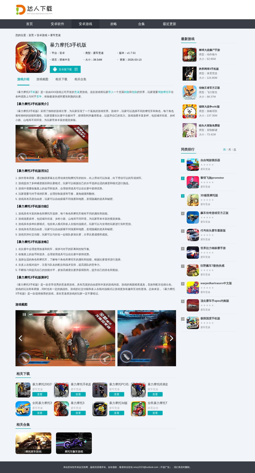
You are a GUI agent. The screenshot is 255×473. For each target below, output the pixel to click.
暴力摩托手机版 (81, 384)
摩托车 (167, 91)
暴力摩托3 (77, 403)
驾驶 (160, 91)
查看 (39, 394)
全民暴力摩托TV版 (157, 403)
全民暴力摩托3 (42, 403)
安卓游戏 (85, 24)
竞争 (39, 96)
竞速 (77, 91)
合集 (141, 24)
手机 (32, 91)
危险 (134, 91)
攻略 (113, 24)
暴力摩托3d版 (118, 403)
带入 (110, 91)
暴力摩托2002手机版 (42, 384)
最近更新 (169, 24)
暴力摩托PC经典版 (119, 384)
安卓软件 (57, 24)
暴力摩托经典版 (157, 384)
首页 (29, 24)
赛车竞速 (55, 35)
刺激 (126, 91)
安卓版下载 (66, 69)
